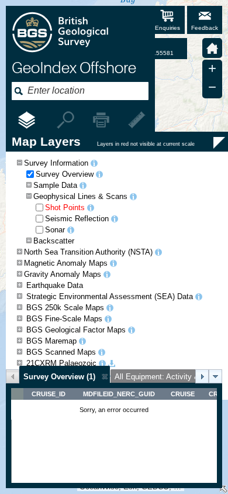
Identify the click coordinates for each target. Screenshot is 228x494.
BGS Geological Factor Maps (76, 329)
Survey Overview (65, 174)
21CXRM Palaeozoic (61, 363)
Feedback (204, 28)
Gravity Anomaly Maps (62, 274)
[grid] (114, 435)
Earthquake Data (54, 285)
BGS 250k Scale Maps (65, 307)
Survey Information (56, 163)
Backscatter (53, 240)
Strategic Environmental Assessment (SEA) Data (109, 296)
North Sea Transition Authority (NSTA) (88, 252)
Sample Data (55, 185)
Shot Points (65, 207)
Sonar (55, 229)
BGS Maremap (51, 341)
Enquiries (167, 28)
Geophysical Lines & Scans (80, 196)
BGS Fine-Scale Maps (64, 318)
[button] (212, 48)
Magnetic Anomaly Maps (66, 263)
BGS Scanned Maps (61, 352)
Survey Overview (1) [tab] (59, 376)
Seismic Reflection (77, 218)
